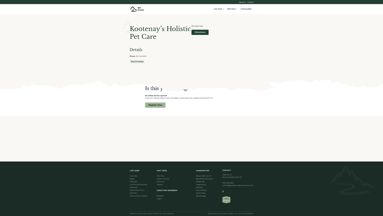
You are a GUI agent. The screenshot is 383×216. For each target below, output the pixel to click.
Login (159, 199)
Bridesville (200, 182)
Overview (133, 176)
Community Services (138, 185)
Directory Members (167, 190)
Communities (246, 9)
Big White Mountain (204, 179)
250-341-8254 (141, 56)
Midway (199, 187)
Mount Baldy (201, 190)
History (160, 185)
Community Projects (138, 196)
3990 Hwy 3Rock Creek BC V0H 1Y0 (232, 176)
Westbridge (201, 196)
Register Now (155, 105)
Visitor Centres (163, 179)
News (132, 179)
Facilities (133, 193)
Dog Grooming (137, 61)
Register (160, 196)
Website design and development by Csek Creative (152, 213)
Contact (250, 2)
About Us (242, 2)
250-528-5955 (228, 183)
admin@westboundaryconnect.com (237, 185)
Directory (133, 187)
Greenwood (201, 185)
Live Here (218, 9)
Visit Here (231, 9)
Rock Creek (200, 193)
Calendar (133, 182)
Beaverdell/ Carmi (203, 176)
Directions (200, 32)
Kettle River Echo (137, 190)
